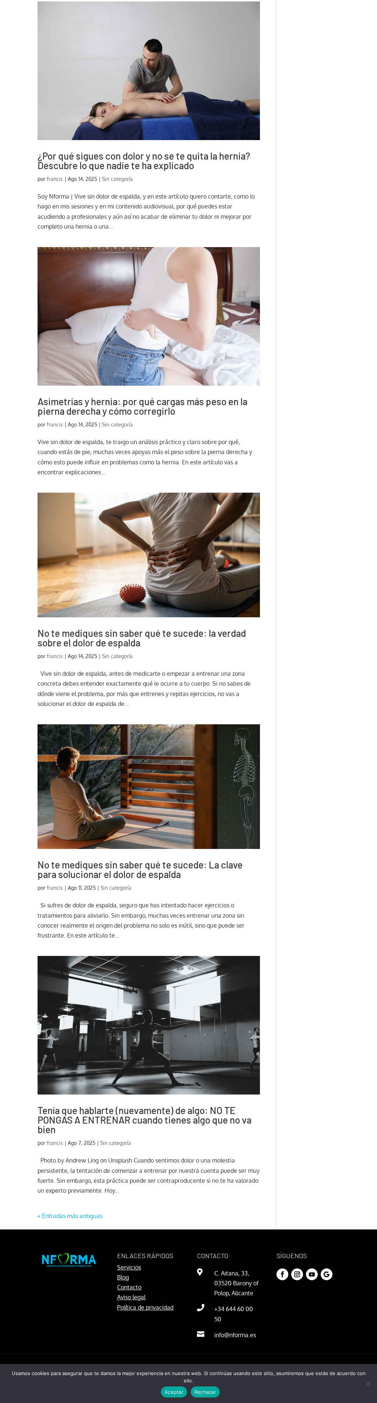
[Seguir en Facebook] (282, 1274)
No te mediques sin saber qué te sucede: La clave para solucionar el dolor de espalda (140, 869)
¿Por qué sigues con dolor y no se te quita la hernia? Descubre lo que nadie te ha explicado (144, 160)
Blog (123, 1277)
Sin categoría (117, 179)
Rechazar (205, 1392)
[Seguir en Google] (326, 1274)
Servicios (129, 1267)
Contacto (129, 1287)
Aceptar (174, 1392)
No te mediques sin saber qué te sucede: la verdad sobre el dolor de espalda (142, 637)
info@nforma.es (235, 1335)
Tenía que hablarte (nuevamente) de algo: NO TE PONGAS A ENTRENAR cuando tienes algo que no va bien (144, 1119)
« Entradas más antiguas (70, 1216)
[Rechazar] (367, 1383)
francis (55, 179)
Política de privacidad (145, 1307)
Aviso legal (131, 1297)
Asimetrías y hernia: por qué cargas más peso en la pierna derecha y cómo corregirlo (142, 406)
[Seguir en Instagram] (297, 1274)
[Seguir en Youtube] (312, 1274)
